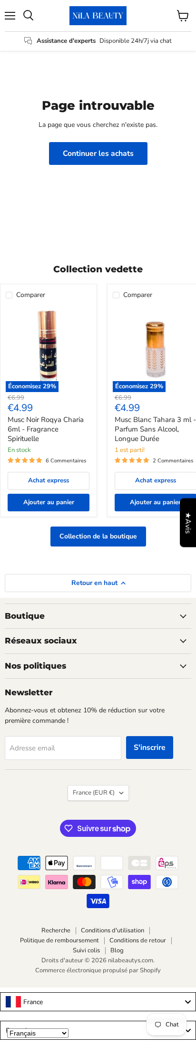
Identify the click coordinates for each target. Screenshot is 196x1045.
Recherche (55, 930)
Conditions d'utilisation (112, 930)
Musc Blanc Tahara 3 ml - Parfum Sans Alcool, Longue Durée (155, 429)
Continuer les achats (98, 153)
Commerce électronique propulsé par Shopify (98, 970)
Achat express (48, 480)
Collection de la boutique (98, 536)
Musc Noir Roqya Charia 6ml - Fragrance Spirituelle (46, 429)
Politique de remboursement (59, 940)
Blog (117, 950)
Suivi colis (86, 950)
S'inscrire (150, 747)
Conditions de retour (137, 940)
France (94, 792)
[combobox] (98, 1001)
